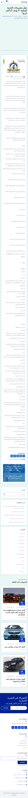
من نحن (24, 738)
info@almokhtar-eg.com (20, 777)
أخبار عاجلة (22, 533)
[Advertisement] (14, 34)
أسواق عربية (21, 536)
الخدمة (19, 459)
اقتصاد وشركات (21, 543)
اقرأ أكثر (23, 617)
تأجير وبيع (22, 550)
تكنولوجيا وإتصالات (20, 554)
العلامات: (23, 459)
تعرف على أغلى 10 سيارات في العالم (16, 522)
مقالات (13, 78)
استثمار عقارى (21, 540)
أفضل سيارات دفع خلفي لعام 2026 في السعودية (14, 515)
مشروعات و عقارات (17, 16)
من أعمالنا (22, 571)
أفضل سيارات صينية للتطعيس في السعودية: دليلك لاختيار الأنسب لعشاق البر (14, 507)
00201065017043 (21, 781)
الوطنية (15, 459)
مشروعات (11, 459)
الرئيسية (25, 16)
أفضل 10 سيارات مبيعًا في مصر (17, 511)
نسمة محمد (16, 76)
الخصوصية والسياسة (22, 745)
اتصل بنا (24, 747)
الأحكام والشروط (22, 743)
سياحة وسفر (21, 557)
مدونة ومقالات (23, 740)
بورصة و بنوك (21, 547)
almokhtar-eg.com (21, 784)
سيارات (22, 561)
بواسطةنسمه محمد (20, 607)
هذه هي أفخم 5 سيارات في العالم (17, 518)
